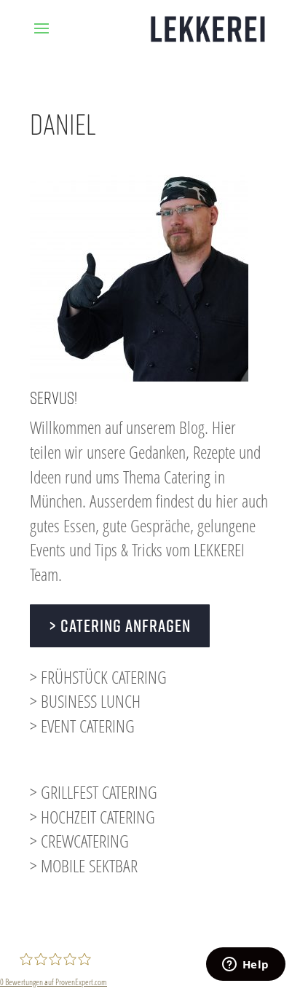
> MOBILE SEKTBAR (84, 865)
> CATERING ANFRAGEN (120, 625)
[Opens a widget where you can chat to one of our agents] (245, 965)
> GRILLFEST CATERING (93, 792)
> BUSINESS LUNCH (85, 701)
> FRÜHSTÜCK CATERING (98, 677)
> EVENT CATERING (82, 726)
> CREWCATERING (79, 841)
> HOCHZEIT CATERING (92, 817)
